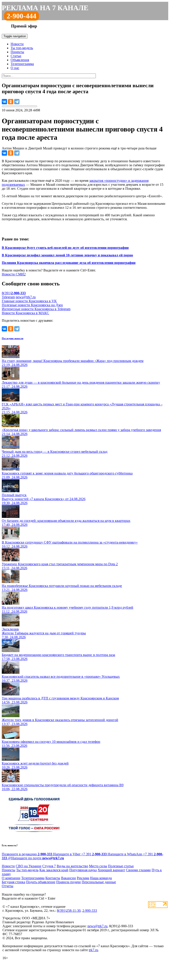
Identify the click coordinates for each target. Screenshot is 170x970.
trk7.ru (93, 950)
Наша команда (101, 878)
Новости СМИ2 (14, 274)
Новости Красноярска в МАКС (25, 313)
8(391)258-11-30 (69, 910)
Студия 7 (49, 866)
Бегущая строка (13, 882)
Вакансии (68, 878)
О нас (15, 68)
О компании (11, 878)
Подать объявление (40, 882)
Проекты (17, 52)
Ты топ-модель (22, 48)
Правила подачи (68, 882)
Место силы (98, 866)
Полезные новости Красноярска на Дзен (32, 305)
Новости (17, 44)
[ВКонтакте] (4, 101)
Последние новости (12, 338)
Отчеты (7, 886)
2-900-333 (89, 910)
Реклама (83, 878)
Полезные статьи (121, 866)
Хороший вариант (111, 870)
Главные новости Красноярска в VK (29, 301)
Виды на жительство (72, 866)
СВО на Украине (28, 866)
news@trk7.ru (26, 297)
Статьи (16, 56)
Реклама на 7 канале (45, 8)
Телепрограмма (22, 64)
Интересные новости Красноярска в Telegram (36, 309)
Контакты (52, 878)
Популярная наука (83, 870)
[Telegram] (16, 101)
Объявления (20, 60)
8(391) (14, 293)
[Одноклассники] (10, 101)
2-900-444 (21, 16)
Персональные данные (99, 882)
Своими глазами (138, 870)
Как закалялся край (53, 870)
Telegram (8, 297)
